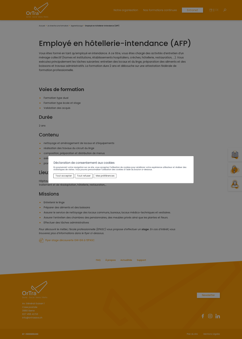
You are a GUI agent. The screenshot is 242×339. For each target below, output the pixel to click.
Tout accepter (63, 175)
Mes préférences (105, 175)
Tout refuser (84, 175)
